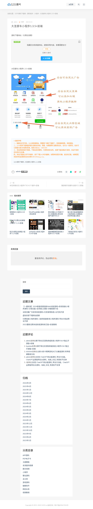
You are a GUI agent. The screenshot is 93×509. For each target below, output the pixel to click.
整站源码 (26, 476)
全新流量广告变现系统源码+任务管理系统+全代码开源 (43, 312)
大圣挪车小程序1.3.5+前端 (33, 162)
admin (18, 171)
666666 (29, 351)
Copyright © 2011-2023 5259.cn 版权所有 (39, 505)
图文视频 (26, 469)
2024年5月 (27, 407)
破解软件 (26, 486)
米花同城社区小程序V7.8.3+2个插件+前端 (24, 185)
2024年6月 (27, 403)
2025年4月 (27, 386)
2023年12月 (27, 423)
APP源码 (26, 455)
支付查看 (47, 58)
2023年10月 (27, 430)
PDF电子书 (27, 459)
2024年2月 (27, 417)
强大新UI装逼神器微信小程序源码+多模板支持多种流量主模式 (75, 214)
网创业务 (26, 489)
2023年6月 (27, 437)
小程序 (36, 13)
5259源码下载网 (20, 13)
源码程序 (30, 13)
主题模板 (26, 462)
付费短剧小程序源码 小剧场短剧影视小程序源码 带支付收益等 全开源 (46, 320)
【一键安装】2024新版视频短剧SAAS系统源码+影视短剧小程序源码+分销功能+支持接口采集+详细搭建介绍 (46, 308)
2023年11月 (27, 427)
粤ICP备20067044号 (61, 505)
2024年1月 (27, 420)
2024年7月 (27, 400)
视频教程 (26, 492)
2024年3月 (27, 413)
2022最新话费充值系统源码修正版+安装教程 (40, 324)
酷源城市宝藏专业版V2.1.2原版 (72, 185)
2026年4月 (27, 383)
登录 (54, 258)
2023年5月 (27, 440)
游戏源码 (26, 482)
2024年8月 (27, 396)
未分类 (25, 479)
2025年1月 (27, 390)
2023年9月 (27, 434)
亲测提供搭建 (28, 465)
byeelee (29, 346)
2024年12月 (27, 393)
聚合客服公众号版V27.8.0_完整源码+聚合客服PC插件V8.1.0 (56, 214)
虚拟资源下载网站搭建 (31, 315)
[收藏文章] (66, 172)
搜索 (24, 282)
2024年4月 (27, 410)
